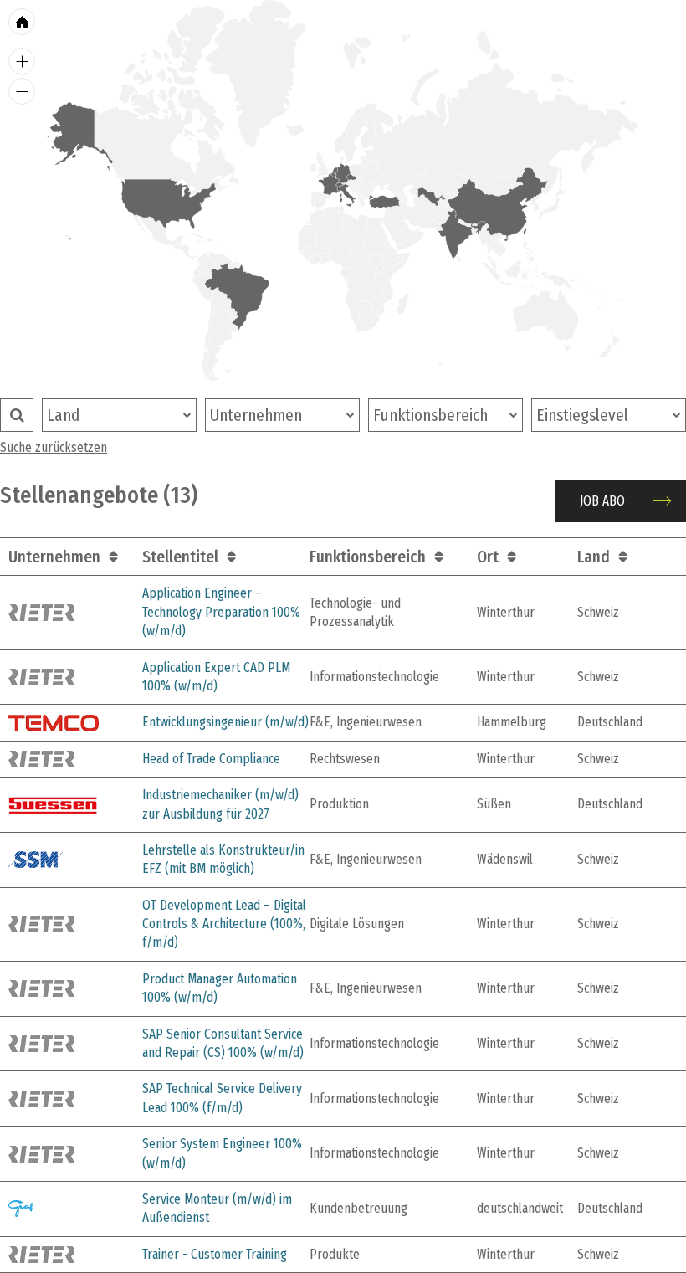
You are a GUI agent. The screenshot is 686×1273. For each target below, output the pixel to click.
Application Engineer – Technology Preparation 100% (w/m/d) (221, 612)
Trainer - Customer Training (214, 1254)
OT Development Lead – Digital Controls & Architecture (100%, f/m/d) (224, 924)
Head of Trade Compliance (211, 759)
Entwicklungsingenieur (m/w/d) (225, 722)
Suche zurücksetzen (53, 447)
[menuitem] (333, 175)
